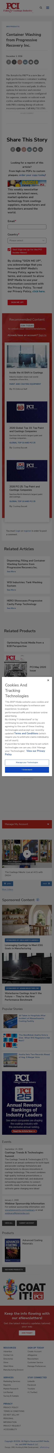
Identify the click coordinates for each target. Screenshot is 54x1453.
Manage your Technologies (27, 762)
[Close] (48, 680)
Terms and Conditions (26, 733)
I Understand (27, 770)
